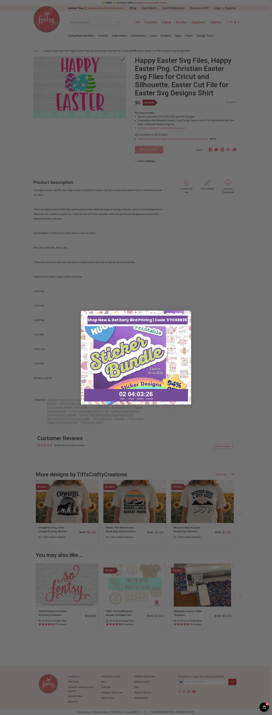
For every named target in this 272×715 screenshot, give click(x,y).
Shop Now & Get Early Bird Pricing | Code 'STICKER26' (138, 319)
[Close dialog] (187, 314)
